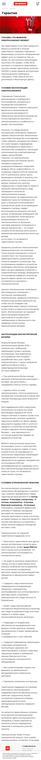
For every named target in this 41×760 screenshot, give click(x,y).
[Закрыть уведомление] (40, 753)
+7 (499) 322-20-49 (28, 746)
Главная (4, 8)
